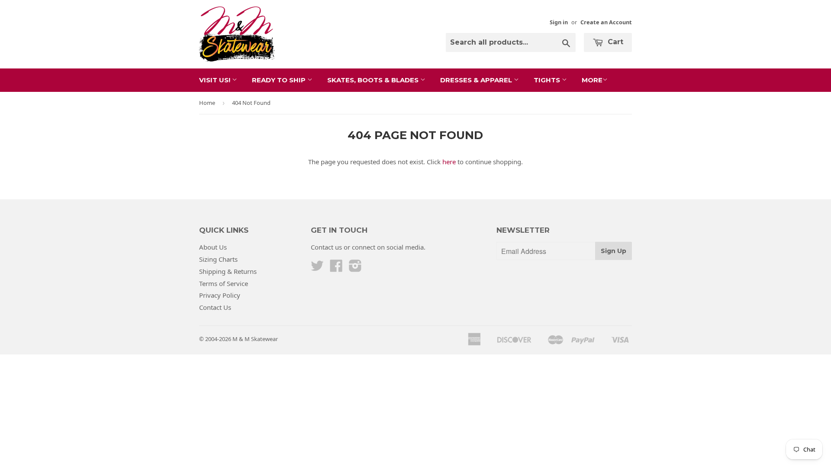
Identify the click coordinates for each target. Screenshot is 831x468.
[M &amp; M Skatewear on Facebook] (336, 268)
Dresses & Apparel (477, 80)
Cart (614, 42)
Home (207, 103)
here (449, 161)
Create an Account (606, 22)
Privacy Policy (219, 295)
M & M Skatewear (255, 339)
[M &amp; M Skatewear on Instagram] (355, 268)
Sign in (559, 22)
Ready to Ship (279, 80)
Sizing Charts (218, 259)
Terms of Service (223, 283)
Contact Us (215, 307)
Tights (548, 80)
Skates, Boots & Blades (373, 80)
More (592, 80)
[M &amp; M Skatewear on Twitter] (317, 268)
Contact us (326, 247)
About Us (213, 247)
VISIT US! (215, 80)
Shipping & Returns (228, 271)
